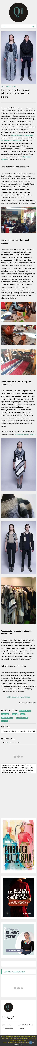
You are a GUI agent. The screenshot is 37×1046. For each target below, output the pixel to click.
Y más (21, 1044)
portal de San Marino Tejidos (24, 434)
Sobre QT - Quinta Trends (26, 1025)
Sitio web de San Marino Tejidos (18, 697)
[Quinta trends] (18, 21)
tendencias (8, 86)
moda (15, 86)
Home (2, 86)
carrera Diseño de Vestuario (11, 141)
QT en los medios (7, 1028)
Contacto (21, 1028)
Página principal (6, 1025)
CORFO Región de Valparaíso (22, 135)
